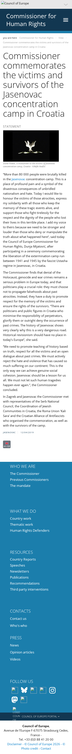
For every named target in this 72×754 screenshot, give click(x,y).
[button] (36, 4)
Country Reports (23, 559)
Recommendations (25, 583)
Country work (20, 518)
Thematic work (21, 524)
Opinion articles (22, 652)
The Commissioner (24, 473)
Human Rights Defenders (29, 530)
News (14, 645)
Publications (19, 577)
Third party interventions (29, 589)
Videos (15, 659)
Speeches (17, 565)
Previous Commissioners (29, 479)
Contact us (18, 618)
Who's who (18, 625)
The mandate (20, 485)
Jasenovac (18, 179)
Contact (46, 748)
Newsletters (19, 571)
